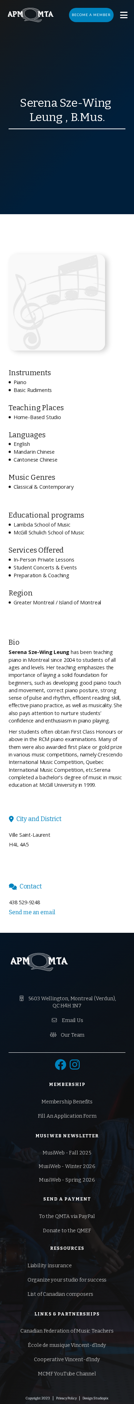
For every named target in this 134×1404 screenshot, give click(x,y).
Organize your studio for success (67, 1280)
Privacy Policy (66, 1398)
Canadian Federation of (67, 1331)
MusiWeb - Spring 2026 (67, 1180)
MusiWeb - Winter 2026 (67, 1166)
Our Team (67, 1035)
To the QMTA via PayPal (67, 1216)
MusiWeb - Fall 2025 (67, 1153)
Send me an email (32, 912)
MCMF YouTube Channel (67, 1374)
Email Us (67, 1020)
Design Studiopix (95, 1398)
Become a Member (91, 15)
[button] (124, 15)
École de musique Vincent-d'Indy (67, 1345)
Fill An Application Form (67, 1116)
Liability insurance (50, 1266)
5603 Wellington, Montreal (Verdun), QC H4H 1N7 (68, 1002)
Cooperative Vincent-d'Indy (67, 1360)
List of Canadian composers (60, 1294)
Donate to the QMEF (67, 1231)
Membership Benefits (67, 1102)
